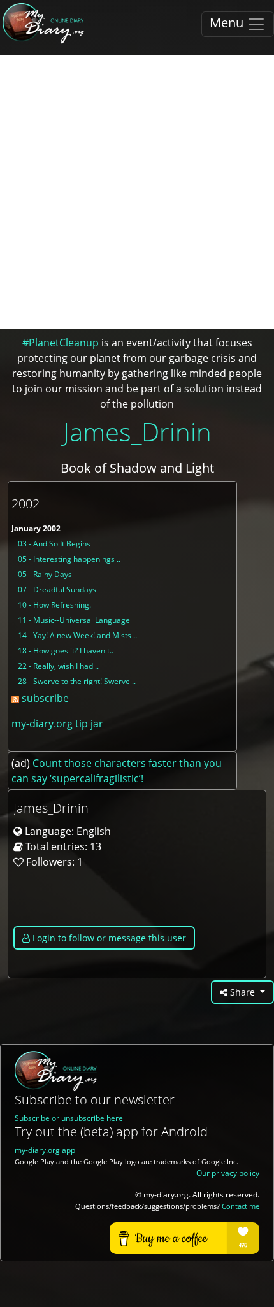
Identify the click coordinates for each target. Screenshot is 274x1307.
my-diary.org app (45, 1150)
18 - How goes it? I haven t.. (65, 650)
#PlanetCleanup (60, 343)
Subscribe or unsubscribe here (69, 1118)
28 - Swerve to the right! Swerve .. (77, 681)
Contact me (240, 1206)
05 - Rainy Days (45, 574)
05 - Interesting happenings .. (69, 559)
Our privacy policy (227, 1173)
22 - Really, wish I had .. (58, 666)
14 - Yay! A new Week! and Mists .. (77, 635)
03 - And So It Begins (54, 543)
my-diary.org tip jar (57, 724)
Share (242, 992)
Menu (228, 22)
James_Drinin (137, 431)
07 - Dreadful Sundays (57, 589)
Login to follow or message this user (108, 938)
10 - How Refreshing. (54, 604)
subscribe (44, 698)
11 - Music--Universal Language (74, 620)
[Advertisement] (137, 192)
